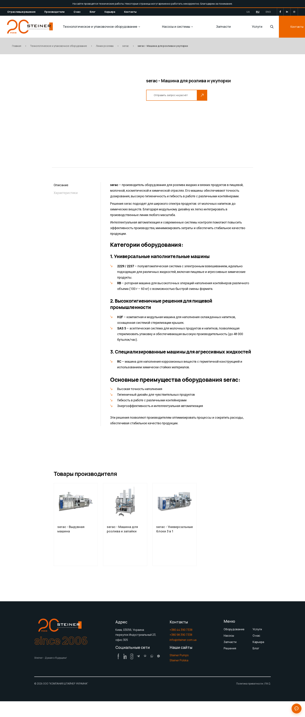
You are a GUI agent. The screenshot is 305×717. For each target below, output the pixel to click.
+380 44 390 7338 (181, 630)
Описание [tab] (61, 185)
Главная (16, 46)
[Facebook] (280, 12)
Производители (54, 11)
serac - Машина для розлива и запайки (122, 529)
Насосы (229, 636)
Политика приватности (249, 683)
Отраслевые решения (21, 11)
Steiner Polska (179, 660)
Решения (230, 648)
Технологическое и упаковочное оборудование (100, 26)
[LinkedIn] (287, 12)
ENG (268, 11)
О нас (77, 11)
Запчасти (223, 26)
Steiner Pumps (179, 655)
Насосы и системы (176, 26)
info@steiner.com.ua (183, 640)
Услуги (257, 26)
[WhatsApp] (152, 656)
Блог (92, 11)
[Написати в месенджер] (296, 708)
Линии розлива (104, 46)
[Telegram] (138, 656)
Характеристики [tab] (66, 193)
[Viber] (145, 656)
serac (125, 46)
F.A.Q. (268, 683)
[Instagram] (294, 12)
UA (248, 11)
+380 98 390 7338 (181, 635)
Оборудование (234, 629)
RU (257, 11)
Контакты (130, 11)
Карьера (109, 11)
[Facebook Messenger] (158, 656)
